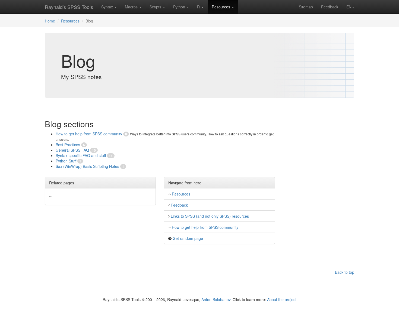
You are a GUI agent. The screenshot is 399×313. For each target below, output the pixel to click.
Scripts (156, 6)
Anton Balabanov (215, 299)
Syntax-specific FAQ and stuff (81, 155)
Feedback (329, 6)
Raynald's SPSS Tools (69, 6)
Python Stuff (66, 161)
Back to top (344, 272)
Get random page (188, 238)
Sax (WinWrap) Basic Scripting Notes (88, 166)
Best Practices (68, 144)
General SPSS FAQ (73, 150)
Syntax (107, 6)
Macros (132, 6)
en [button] (349, 6)
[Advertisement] (324, 187)
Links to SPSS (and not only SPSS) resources (210, 216)
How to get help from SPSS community (89, 133)
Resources (221, 6)
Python (179, 6)
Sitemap (306, 6)
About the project (281, 299)
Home (50, 21)
